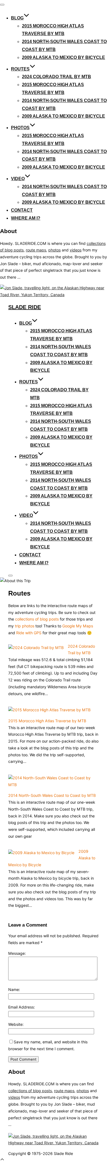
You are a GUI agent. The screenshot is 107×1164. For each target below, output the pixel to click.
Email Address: (21, 1007)
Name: (14, 989)
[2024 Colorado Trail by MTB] (36, 647)
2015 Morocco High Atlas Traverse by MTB (47, 720)
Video (18, 178)
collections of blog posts (37, 619)
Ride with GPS (28, 632)
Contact (22, 210)
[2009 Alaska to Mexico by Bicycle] (41, 852)
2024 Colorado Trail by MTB (56, 76)
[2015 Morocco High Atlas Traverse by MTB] (49, 709)
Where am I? (25, 218)
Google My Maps (77, 626)
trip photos (24, 626)
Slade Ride (24, 307)
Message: (17, 953)
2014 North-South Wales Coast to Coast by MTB (52, 795)
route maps (36, 250)
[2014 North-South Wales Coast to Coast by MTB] (51, 784)
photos (54, 250)
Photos (20, 127)
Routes (20, 69)
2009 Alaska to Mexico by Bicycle (63, 57)
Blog (17, 18)
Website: (16, 1024)
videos (75, 250)
